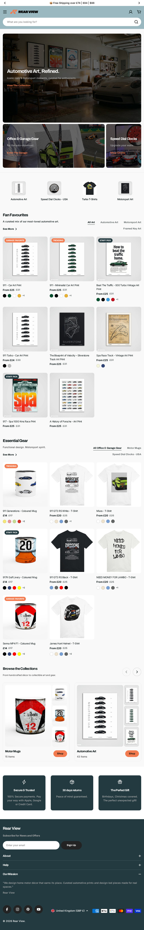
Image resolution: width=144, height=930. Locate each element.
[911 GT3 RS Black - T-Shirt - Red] (61, 587)
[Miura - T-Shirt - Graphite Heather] (113, 521)
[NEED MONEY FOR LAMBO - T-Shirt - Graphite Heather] (113, 588)
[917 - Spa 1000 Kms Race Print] (25, 395)
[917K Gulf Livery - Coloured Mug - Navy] (9, 588)
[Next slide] (137, 672)
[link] (59, 695)
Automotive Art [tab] (109, 222)
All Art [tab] (91, 222)
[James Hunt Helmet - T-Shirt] (72, 617)
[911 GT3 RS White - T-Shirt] (72, 484)
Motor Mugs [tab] (134, 448)
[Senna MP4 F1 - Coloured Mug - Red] (14, 654)
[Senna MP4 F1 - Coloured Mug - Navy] (9, 654)
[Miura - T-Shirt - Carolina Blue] (108, 521)
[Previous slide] (126, 672)
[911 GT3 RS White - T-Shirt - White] (51, 521)
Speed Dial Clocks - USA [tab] (126, 454)
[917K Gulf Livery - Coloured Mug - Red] (14, 588)
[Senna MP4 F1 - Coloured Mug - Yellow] (19, 654)
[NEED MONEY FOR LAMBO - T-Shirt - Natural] (103, 588)
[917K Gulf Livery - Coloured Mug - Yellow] (19, 588)
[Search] (136, 22)
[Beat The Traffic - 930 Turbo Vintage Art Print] (118, 259)
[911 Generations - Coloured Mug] (25, 484)
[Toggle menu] (5, 12)
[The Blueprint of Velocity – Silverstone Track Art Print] (72, 329)
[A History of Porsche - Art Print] (72, 395)
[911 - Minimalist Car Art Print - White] (61, 296)
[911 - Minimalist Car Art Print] (72, 259)
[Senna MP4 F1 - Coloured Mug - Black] (4, 654)
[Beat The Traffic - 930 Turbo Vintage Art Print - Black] (103, 299)
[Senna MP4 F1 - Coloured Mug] (25, 617)
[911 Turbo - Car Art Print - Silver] (9, 366)
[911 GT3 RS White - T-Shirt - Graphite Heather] (66, 521)
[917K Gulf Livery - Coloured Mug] (25, 551)
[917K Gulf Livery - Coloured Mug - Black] (4, 588)
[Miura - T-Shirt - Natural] (103, 521)
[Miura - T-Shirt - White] (98, 521)
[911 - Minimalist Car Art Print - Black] (56, 296)
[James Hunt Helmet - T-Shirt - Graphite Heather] (66, 654)
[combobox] (72, 22)
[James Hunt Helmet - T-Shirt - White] (51, 654)
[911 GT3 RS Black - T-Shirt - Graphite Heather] (56, 587)
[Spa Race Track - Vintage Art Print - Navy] (103, 366)
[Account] (131, 12)
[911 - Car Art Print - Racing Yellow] (19, 296)
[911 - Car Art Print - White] (14, 296)
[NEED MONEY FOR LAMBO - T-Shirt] (118, 551)
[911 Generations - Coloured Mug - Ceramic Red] (19, 521)
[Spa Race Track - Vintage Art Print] (118, 329)
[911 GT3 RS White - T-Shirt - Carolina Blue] (61, 521)
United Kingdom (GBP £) (70, 910)
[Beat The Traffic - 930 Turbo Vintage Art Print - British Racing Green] (98, 299)
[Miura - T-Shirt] (118, 484)
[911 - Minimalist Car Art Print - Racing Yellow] (66, 296)
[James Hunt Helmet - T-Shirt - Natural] (56, 654)
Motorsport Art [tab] (132, 222)
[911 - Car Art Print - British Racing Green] (9, 296)
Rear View (19, 920)
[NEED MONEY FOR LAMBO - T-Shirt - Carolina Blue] (108, 588)
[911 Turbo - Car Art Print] (25, 329)
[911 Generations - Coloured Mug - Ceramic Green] (14, 521)
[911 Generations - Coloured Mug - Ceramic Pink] (9, 521)
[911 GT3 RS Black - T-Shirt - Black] (66, 587)
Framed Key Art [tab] (132, 228)
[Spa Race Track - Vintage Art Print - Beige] (98, 366)
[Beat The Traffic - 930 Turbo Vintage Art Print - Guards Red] (113, 299)
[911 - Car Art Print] (25, 259)
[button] (5, 3)
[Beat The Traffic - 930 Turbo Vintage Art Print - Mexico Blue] (108, 299)
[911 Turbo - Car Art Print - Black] (4, 366)
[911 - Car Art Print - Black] (4, 296)
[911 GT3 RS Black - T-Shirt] (72, 551)
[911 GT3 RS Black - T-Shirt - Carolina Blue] (51, 587)
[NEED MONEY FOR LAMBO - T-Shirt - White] (98, 588)
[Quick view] (42, 244)
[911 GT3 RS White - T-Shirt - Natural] (56, 521)
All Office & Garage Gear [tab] (107, 448)
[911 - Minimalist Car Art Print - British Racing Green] (51, 296)
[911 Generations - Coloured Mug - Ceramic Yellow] (4, 521)
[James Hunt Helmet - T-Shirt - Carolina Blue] (61, 654)
